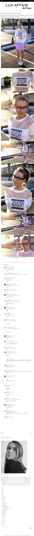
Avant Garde (3, 515)
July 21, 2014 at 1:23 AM (12, 313)
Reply (7, 270)
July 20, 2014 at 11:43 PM (12, 289)
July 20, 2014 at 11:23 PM (12, 277)
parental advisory (20, 262)
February (3, 521)
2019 (2, 489)
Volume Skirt (3, 502)
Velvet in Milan (3, 514)
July (2, 501)
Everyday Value (4, 512)
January (3, 522)
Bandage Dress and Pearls (5, 506)
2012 (2, 524)
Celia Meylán (7, 313)
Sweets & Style (8, 327)
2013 (2, 523)
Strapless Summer (4, 510)
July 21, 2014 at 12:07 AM (14, 300)
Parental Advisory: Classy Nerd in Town (6, 507)
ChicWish (8, 18)
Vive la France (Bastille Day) (5, 509)
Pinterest (3, 483)
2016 (2, 492)
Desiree (7, 307)
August (3, 500)
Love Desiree (10, 309)
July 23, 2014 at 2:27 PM (11, 404)
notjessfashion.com (8, 355)
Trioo (12, 17)
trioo (25, 262)
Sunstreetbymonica (8, 300)
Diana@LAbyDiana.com (6, 477)
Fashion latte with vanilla (9, 337)
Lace (12, 262)
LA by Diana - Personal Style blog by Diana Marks (14, 535)
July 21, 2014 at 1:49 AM (11, 319)
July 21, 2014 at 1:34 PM (12, 380)
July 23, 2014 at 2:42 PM (11, 410)
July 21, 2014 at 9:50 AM (11, 370)
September (3, 499)
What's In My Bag (4, 511)
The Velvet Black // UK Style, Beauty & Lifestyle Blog (12, 343)
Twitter (3, 480)
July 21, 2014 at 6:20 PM (11, 398)
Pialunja (7, 335)
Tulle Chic (3, 504)
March (3, 520)
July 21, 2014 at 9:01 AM (11, 358)
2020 (2, 488)
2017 (2, 491)
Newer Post (2, 433)
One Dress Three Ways (4, 508)
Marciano (15, 262)
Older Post (31, 433)
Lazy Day (3, 513)
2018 (2, 490)
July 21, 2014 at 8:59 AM (13, 351)
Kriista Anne (7, 375)
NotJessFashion (8, 351)
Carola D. (7, 404)
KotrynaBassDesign (28, 535)
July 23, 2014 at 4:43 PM (11, 416)
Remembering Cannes (4, 503)
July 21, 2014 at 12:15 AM (11, 307)
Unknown (7, 277)
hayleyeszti (7, 398)
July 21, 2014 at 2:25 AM (11, 335)
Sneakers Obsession (4, 505)
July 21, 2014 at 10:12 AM (12, 375)
